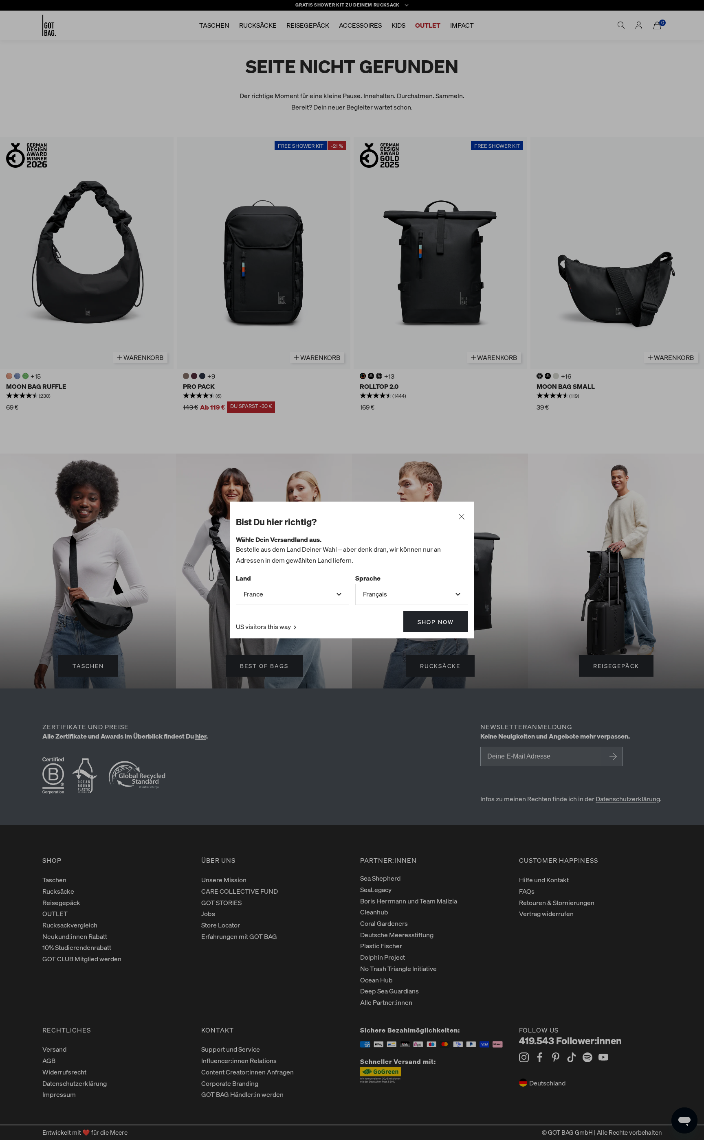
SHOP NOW (436, 621)
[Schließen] (461, 517)
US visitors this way (264, 626)
